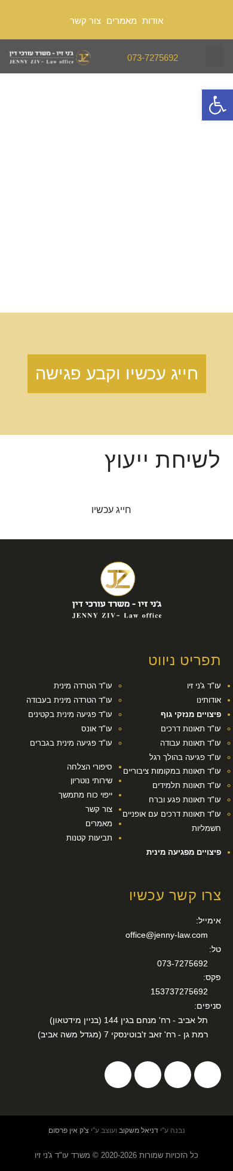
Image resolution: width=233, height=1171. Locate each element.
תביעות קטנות (89, 838)
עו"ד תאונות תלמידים (186, 785)
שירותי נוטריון (91, 781)
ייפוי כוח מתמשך (85, 795)
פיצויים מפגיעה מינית (183, 852)
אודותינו (209, 700)
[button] (214, 56)
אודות (152, 21)
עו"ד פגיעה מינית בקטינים (70, 714)
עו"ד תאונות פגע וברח (185, 800)
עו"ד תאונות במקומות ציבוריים (172, 771)
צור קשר (85, 21)
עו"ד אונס (96, 729)
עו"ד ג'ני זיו (204, 686)
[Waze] (177, 1074)
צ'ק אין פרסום (68, 1130)
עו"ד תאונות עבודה (190, 743)
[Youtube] (147, 1074)
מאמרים (121, 21)
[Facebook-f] (207, 1074)
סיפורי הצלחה (89, 767)
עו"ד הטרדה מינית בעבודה (69, 700)
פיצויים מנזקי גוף (191, 714)
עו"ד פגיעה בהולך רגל (185, 757)
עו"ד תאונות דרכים (191, 729)
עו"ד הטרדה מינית (83, 686)
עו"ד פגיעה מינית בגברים (71, 743)
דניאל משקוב (138, 1130)
